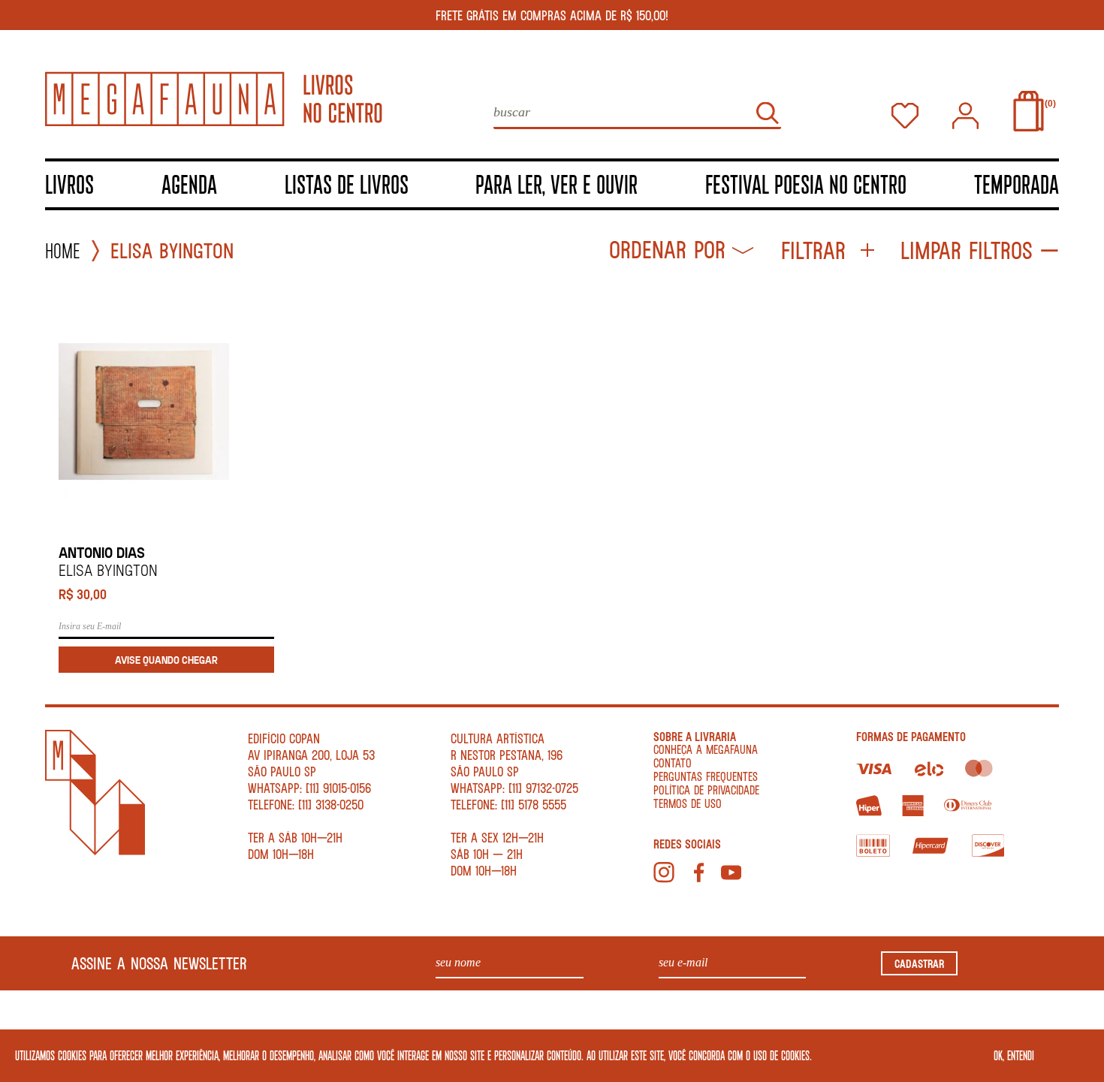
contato (672, 762)
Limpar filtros (966, 250)
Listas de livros (347, 183)
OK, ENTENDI (1014, 1055)
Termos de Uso (687, 803)
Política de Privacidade (706, 789)
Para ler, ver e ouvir (556, 183)
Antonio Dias (102, 552)
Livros (69, 183)
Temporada (1016, 183)
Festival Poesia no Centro (805, 183)
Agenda (189, 183)
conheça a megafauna (705, 749)
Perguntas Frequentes (705, 776)
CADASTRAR (919, 963)
